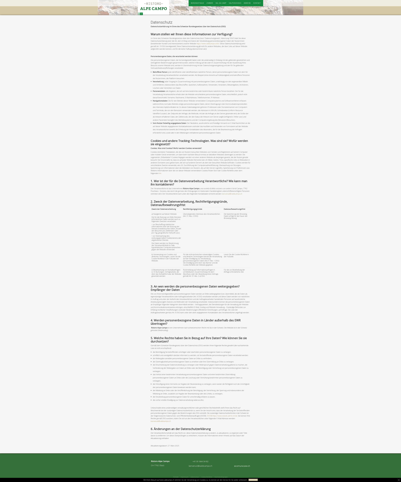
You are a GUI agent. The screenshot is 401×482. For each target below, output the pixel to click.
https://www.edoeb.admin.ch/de (225, 416)
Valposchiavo (235, 3)
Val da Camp (221, 3)
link (160, 173)
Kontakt (257, 3)
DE (141, 14)
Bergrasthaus (197, 3)
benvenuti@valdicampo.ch (232, 194)
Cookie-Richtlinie (206, 477)
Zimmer (209, 3)
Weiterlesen (253, 480)
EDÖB (209, 416)
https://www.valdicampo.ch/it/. (208, 43)
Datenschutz (195, 477)
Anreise (247, 3)
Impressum (184, 477)
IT (138, 14)
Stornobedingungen (221, 477)
